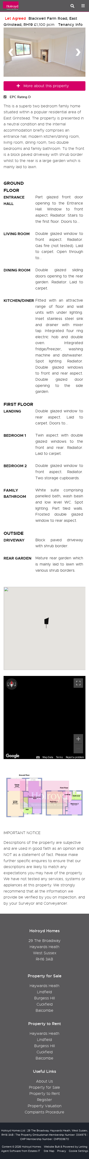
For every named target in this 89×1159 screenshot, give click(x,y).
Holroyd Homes (31, 1146)
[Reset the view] (11, 684)
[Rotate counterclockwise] (7, 684)
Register (44, 1099)
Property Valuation (44, 1106)
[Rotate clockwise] (15, 684)
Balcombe (44, 1010)
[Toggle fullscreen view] (78, 683)
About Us (44, 1081)
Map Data (47, 757)
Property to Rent (44, 1093)
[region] (44, 717)
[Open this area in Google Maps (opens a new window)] (12, 756)
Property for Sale (44, 1087)
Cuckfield (45, 1004)
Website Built (52, 1146)
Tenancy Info (70, 24)
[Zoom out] (78, 748)
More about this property (46, 86)
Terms (59, 757)
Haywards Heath (44, 985)
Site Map (49, 1151)
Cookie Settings (78, 1151)
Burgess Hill (44, 998)
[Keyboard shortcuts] (38, 757)
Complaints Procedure (44, 1112)
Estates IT (34, 1151)
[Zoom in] (78, 739)
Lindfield (44, 992)
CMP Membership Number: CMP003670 (44, 1139)
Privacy (61, 1151)
